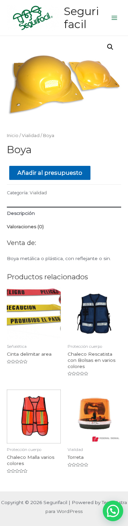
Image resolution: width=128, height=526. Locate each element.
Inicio (12, 135)
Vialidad (31, 135)
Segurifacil (81, 17)
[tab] (64, 213)
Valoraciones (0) (25, 226)
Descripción (21, 213)
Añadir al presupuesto (49, 172)
